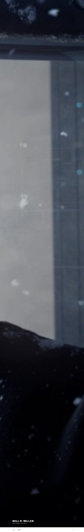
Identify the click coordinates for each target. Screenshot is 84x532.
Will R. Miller (23, 521)
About (13, 529)
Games (19, 529)
